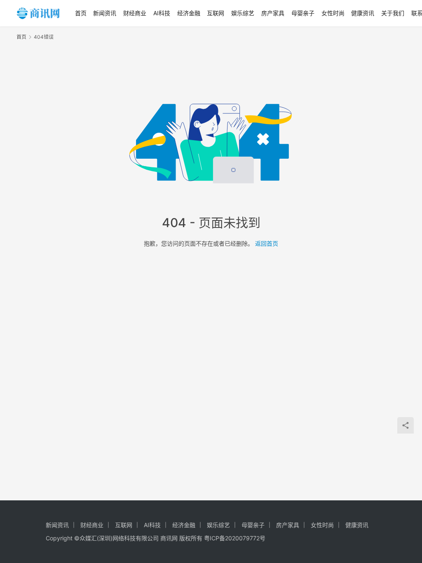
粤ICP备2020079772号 (234, 538)
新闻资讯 (104, 12)
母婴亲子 (302, 12)
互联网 (215, 12)
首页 (81, 12)
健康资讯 (362, 12)
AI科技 (161, 12)
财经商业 (134, 12)
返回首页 (266, 243)
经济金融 (188, 12)
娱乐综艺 (242, 12)
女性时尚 (333, 12)
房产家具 (272, 12)
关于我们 (392, 12)
